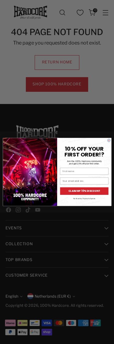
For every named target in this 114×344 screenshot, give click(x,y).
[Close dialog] (108, 140)
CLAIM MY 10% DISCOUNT (84, 191)
